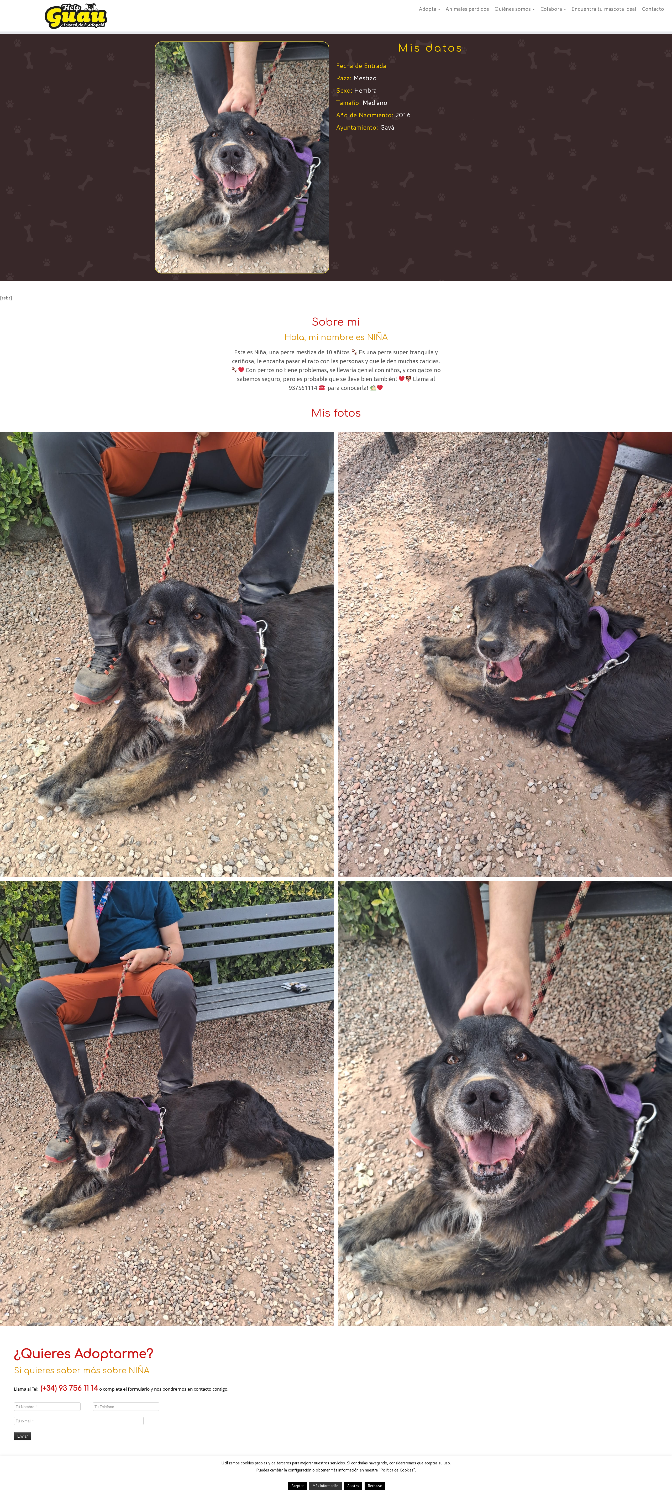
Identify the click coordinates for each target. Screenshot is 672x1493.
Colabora (551, 8)
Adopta (428, 8)
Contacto (653, 8)
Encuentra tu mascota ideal (603, 8)
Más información (325, 1485)
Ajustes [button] (353, 1485)
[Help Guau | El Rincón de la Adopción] (77, 16)
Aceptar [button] (297, 1485)
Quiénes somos (513, 8)
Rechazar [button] (375, 1485)
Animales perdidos (467, 8)
